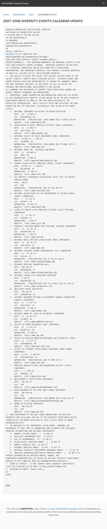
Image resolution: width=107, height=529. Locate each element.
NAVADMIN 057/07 (14, 54)
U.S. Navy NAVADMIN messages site (64, 508)
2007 (31, 14)
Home (6, 14)
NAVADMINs (19, 14)
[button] (103, 3)
